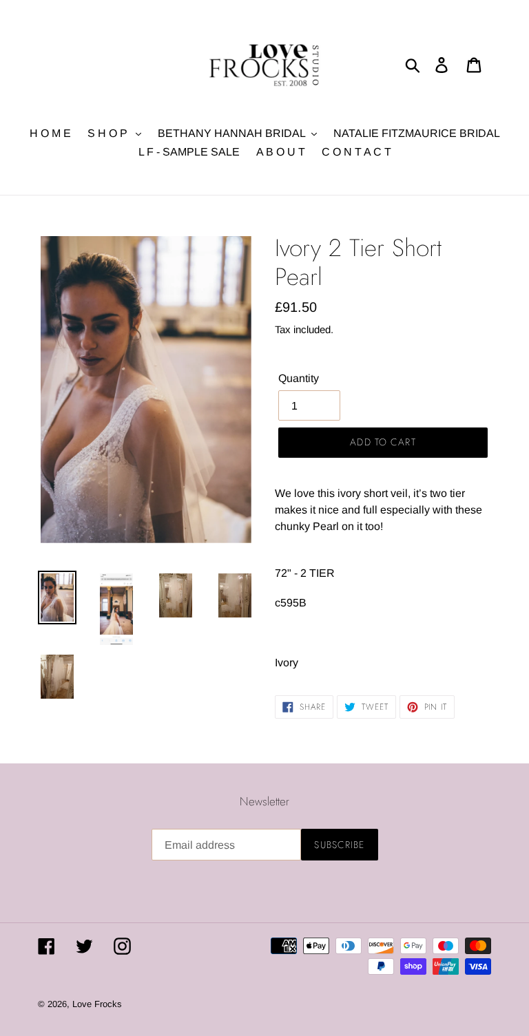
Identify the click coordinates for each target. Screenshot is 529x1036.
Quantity (298, 378)
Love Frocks (97, 1004)
